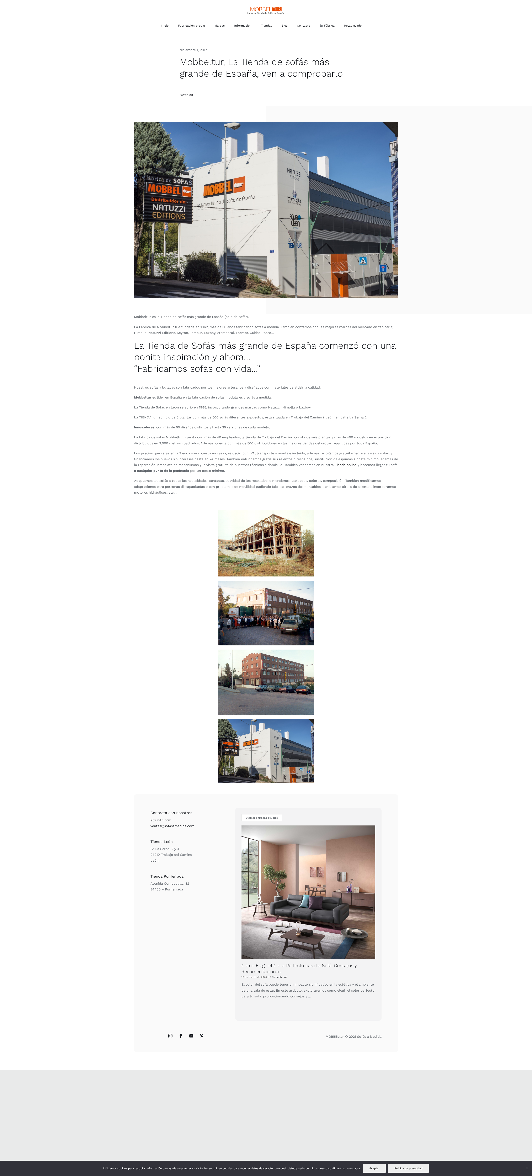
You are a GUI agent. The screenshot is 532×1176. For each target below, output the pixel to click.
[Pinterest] (202, 1036)
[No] (527, 1168)
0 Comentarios (278, 977)
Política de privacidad (408, 1168)
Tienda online (346, 465)
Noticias (186, 95)
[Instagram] (170, 1036)
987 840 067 (160, 820)
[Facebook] (181, 1036)
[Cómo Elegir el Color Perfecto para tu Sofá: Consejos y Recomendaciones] (308, 892)
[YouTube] (191, 1036)
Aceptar (374, 1168)
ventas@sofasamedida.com (172, 826)
